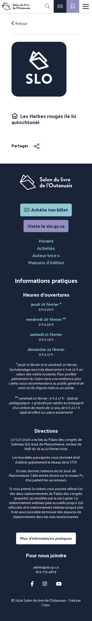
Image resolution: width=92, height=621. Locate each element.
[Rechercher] (47, 6)
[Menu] (85, 6)
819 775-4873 (46, 572)
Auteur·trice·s (46, 255)
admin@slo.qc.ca (46, 567)
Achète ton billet (49, 209)
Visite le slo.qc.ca (46, 226)
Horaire (46, 241)
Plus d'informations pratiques (46, 538)
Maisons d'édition (46, 262)
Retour (20, 23)
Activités (46, 248)
